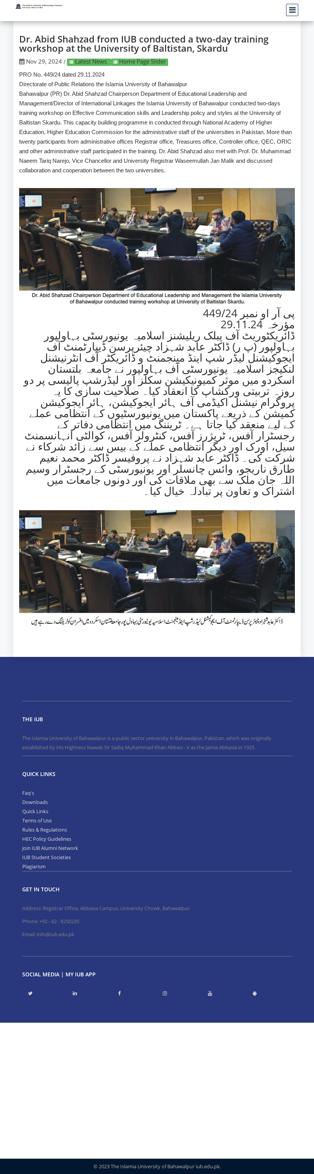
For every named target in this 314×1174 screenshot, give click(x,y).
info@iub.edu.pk (55, 934)
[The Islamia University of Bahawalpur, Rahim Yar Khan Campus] (39, 6)
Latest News (91, 61)
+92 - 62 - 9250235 (59, 921)
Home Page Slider (142, 61)
